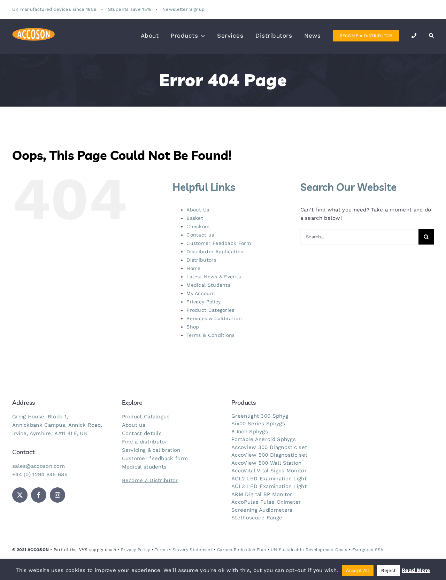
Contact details (142, 433)
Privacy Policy (203, 301)
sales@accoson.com (38, 466)
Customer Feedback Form (218, 243)
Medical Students (208, 285)
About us (133, 425)
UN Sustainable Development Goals (309, 549)
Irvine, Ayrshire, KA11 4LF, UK (49, 433)
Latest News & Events (213, 276)
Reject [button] (388, 570)
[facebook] (38, 495)
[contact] (414, 36)
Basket (194, 218)
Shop (192, 327)
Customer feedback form (155, 458)
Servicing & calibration (151, 450)
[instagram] (57, 495)
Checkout (198, 226)
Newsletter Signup (183, 9)
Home (193, 268)
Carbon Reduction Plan (241, 549)
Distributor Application (215, 251)
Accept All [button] (357, 570)
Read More (416, 570)
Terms (161, 549)
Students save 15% (129, 9)
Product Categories (210, 310)
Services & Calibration (214, 318)
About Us (197, 209)
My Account (200, 293)
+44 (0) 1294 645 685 (40, 474)
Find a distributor (144, 442)
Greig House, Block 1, (40, 416)
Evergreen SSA (368, 549)
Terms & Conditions (210, 335)
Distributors (201, 260)
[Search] (431, 36)
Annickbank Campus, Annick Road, (57, 425)
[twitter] (20, 495)
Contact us (200, 235)
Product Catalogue (146, 416)
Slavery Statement (192, 549)
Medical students (144, 467)
